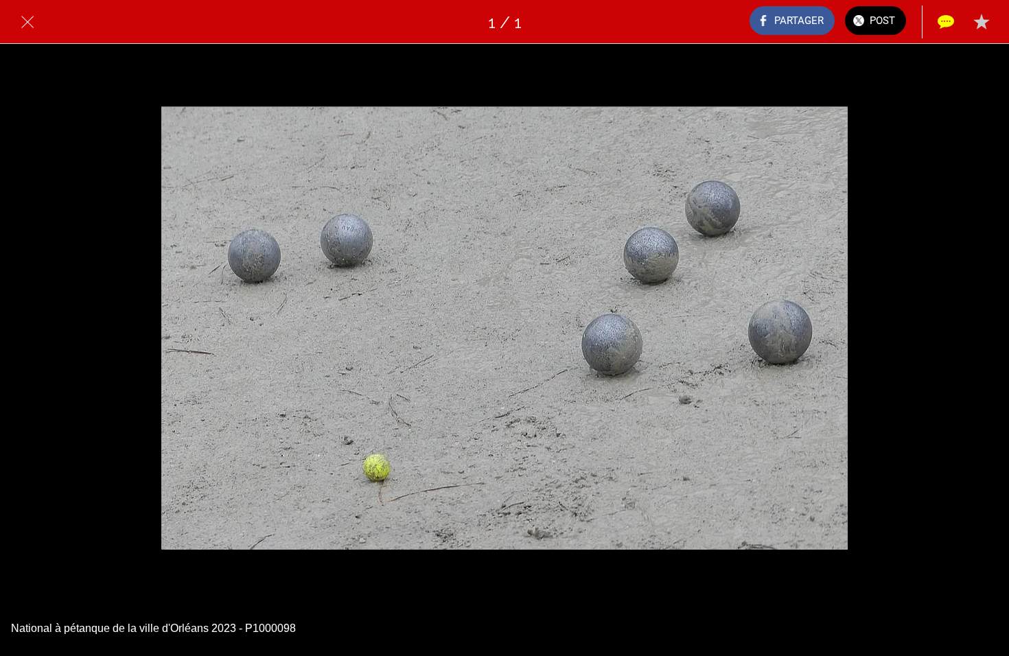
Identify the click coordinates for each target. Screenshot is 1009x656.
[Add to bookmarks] (981, 21)
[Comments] (945, 21)
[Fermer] (27, 22)
